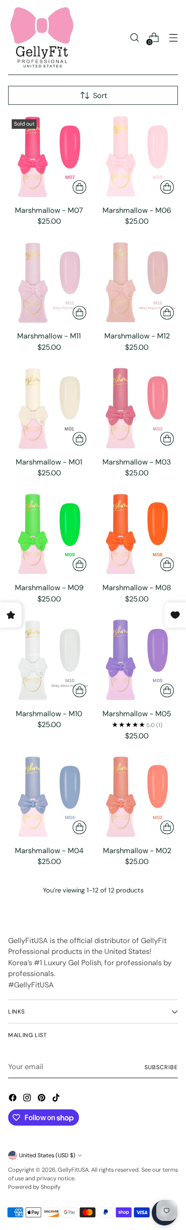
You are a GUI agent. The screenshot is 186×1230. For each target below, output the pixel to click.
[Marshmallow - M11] (49, 283)
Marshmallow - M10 (49, 713)
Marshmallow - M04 (49, 850)
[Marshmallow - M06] (137, 157)
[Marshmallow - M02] (137, 797)
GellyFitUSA (73, 1170)
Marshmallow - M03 (136, 462)
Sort (100, 95)
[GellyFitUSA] (42, 37)
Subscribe (161, 1067)
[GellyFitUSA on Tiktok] (56, 1099)
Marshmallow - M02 (137, 850)
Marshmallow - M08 (136, 587)
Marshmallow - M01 (49, 462)
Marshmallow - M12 (137, 336)
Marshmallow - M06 (136, 210)
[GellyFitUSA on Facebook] (13, 1099)
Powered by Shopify (34, 1187)
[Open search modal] (134, 37)
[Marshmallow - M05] (137, 660)
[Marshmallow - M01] (49, 408)
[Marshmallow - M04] (49, 797)
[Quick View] (79, 187)
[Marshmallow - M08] (137, 534)
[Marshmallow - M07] (49, 157)
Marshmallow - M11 (49, 336)
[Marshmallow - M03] (137, 408)
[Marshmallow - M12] (137, 283)
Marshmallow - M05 (136, 713)
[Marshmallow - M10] (49, 660)
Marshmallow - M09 (49, 587)
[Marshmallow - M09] (49, 534)
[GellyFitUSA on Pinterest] (42, 1099)
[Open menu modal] (173, 37)
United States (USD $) (47, 1155)
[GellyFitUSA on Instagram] (28, 1099)
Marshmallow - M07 (49, 210)
